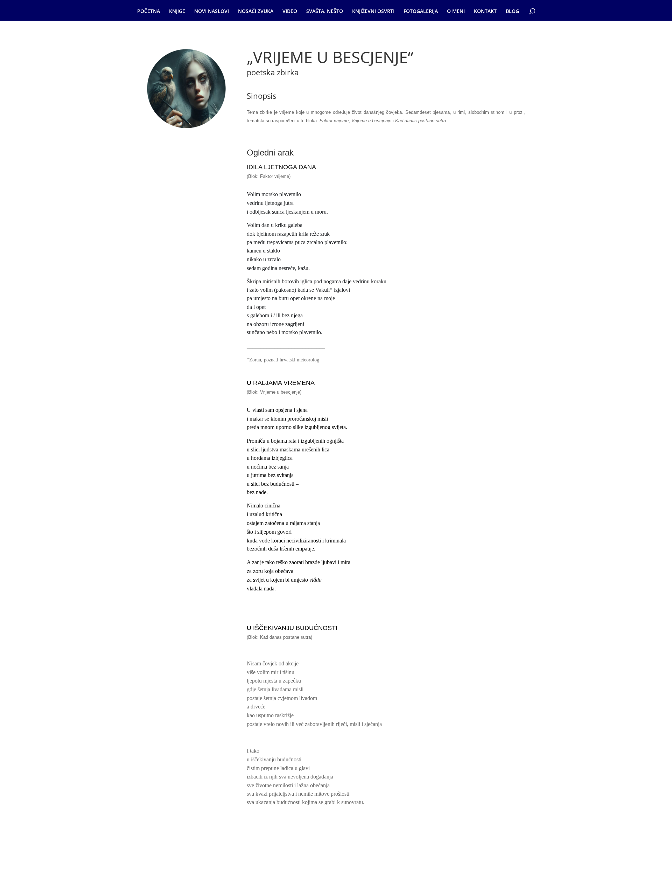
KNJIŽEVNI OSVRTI (373, 11)
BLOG (512, 11)
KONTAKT (485, 11)
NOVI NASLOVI (211, 11)
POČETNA (148, 11)
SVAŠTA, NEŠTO (324, 11)
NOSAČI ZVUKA (255, 11)
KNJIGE (177, 11)
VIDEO (289, 11)
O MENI (456, 11)
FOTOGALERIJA (421, 11)
